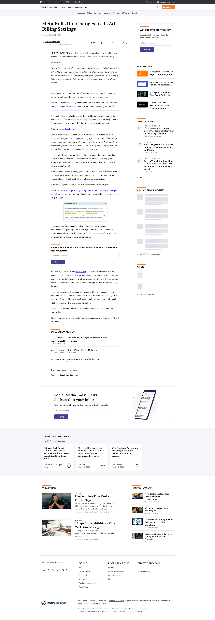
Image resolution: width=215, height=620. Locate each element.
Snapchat (107, 13)
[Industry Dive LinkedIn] (43, 570)
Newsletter (83, 579)
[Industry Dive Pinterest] (62, 570)
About (81, 567)
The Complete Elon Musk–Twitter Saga (92, 498)
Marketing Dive (77, 2)
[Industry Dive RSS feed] (67, 570)
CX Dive (68, 2)
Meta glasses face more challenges (156, 509)
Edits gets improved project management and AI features (158, 537)
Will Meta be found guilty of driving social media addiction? (159, 522)
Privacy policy (83, 611)
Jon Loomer (80, 271)
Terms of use (95, 611)
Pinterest (116, 13)
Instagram (97, 13)
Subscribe (169, 7)
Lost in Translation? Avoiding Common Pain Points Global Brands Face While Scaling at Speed (158, 165)
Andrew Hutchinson (52, 42)
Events (71, 7)
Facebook (81, 13)
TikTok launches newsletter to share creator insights (159, 105)
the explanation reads (68, 128)
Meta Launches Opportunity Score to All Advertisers (76, 359)
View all (140, 177)
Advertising (112, 567)
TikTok (89, 13)
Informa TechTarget (116, 601)
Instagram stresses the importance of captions (161, 73)
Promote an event (151, 294)
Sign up (58, 262)
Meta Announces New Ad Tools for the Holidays (74, 350)
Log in (110, 579)
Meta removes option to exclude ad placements (161, 83)
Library (64, 7)
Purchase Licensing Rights (89, 583)
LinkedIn (135, 13)
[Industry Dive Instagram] (58, 570)
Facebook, (65, 375)
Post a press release (152, 254)
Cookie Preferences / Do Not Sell (130, 611)
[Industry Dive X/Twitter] (53, 570)
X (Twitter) (125, 13)
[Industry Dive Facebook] (48, 570)
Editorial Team (84, 571)
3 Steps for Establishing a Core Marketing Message (95, 525)
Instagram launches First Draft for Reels (159, 93)
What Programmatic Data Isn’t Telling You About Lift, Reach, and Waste (159, 147)
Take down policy (109, 611)
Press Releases (81, 7)
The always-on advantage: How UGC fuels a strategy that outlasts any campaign (159, 131)
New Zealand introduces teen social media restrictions (157, 496)
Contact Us (83, 575)
